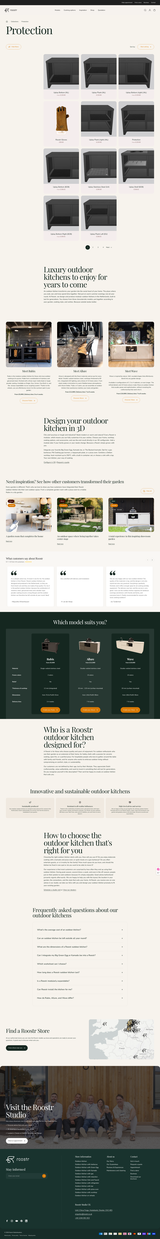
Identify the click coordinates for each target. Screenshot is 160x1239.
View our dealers (69, 890)
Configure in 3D (49, 462)
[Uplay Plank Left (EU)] (99, 213)
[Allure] (90, 645)
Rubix (113, 501)
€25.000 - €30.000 (14, 510)
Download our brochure (135, 1178)
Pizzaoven (63, 505)
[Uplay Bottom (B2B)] (61, 166)
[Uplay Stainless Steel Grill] (99, 166)
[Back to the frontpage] (7, 21)
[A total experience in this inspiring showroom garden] (131, 515)
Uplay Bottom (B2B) (61, 187)
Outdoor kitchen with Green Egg (87, 1167)
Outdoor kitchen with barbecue (86, 1164)
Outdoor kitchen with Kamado (86, 1171)
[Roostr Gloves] (61, 119)
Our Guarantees (112, 1164)
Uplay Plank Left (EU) (98, 234)
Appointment (135, 1167)
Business (146, 2)
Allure (11, 501)
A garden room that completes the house (24, 536)
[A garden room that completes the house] (29, 515)
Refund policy (7, 1235)
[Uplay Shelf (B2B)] (136, 166)
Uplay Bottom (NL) (61, 92)
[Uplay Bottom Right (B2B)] (61, 213)
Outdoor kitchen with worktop (86, 1192)
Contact (153, 2)
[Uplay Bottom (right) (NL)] (136, 72)
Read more (9, 541)
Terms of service (23, 1235)
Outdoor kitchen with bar (84, 1186)
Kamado (11, 505)
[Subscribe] (44, 1176)
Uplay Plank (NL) (99, 92)
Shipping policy (32, 1235)
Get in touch (134, 1161)
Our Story (110, 1161)
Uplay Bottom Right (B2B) (61, 234)
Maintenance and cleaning (116, 1171)
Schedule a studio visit (52, 890)
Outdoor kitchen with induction (86, 1177)
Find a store (138, 2)
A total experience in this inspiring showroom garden (129, 537)
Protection (136, 139)
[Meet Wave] (131, 344)
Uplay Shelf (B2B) (136, 187)
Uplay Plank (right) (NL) (98, 139)
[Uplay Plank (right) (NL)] (99, 119)
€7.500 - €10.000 (117, 510)
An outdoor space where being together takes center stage (77, 537)
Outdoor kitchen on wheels (85, 1196)
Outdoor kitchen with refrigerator (87, 1183)
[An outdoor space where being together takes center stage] (80, 515)
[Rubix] (50, 645)
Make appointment (127, 2)
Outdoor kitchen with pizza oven (87, 1189)
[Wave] (130, 645)
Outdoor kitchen (81, 1161)
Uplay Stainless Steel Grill (98, 187)
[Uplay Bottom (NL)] (61, 72)
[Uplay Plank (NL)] (99, 72)
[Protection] (136, 119)
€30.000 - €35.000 (66, 510)
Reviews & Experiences (115, 1167)
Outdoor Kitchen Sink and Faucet (87, 1180)
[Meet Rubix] (29, 344)
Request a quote (63, 462)
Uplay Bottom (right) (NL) (136, 92)
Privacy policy (15, 1235)
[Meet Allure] (80, 344)
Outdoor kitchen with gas (84, 1174)
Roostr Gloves (61, 139)
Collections (14, 22)
